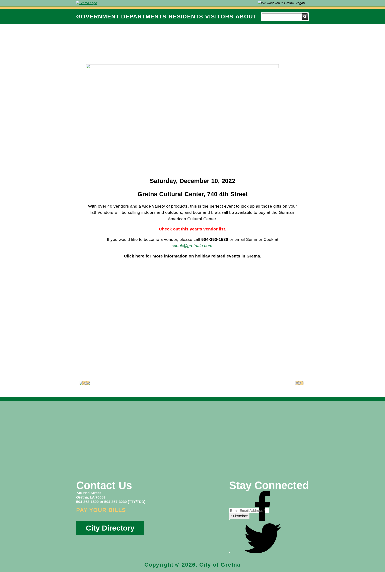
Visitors (219, 16)
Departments (143, 16)
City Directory (110, 528)
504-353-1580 (214, 239)
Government (97, 16)
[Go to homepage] (86, 3)
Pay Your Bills (101, 510)
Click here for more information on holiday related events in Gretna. (192, 256)
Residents (185, 16)
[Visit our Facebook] (262, 520)
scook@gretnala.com (192, 245)
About (246, 16)
